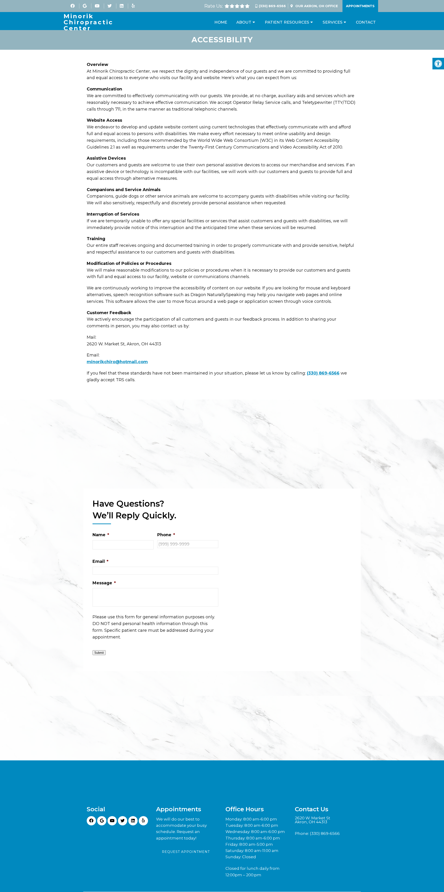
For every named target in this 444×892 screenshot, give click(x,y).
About (243, 22)
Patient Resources (287, 22)
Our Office (316, 6)
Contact (366, 22)
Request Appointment (186, 852)
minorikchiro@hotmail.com (117, 361)
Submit (99, 652)
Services (332, 22)
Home (220, 22)
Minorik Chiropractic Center (88, 22)
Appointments (360, 6)
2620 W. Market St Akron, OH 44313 (312, 820)
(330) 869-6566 (272, 6)
